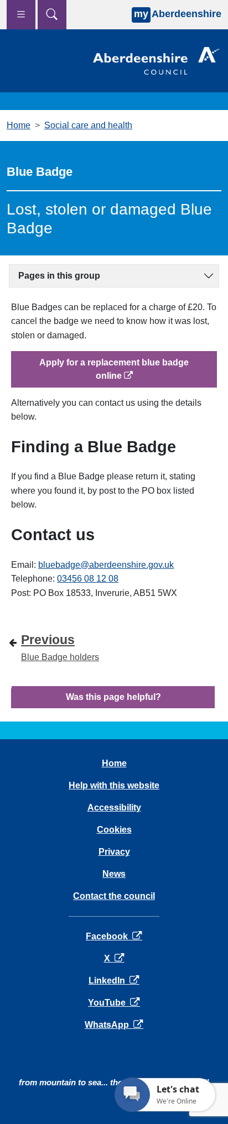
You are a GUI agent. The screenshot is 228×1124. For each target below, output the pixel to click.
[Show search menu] (52, 14)
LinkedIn (114, 980)
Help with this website (114, 785)
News (114, 874)
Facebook (114, 936)
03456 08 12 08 (87, 578)
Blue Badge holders (60, 646)
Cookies (114, 829)
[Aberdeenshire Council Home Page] (156, 60)
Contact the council (114, 896)
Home (18, 125)
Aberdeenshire (177, 13)
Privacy (114, 851)
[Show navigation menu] (21, 14)
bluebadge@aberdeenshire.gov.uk (106, 564)
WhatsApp (114, 1024)
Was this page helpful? (113, 697)
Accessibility (114, 807)
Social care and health (88, 125)
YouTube (114, 1002)
